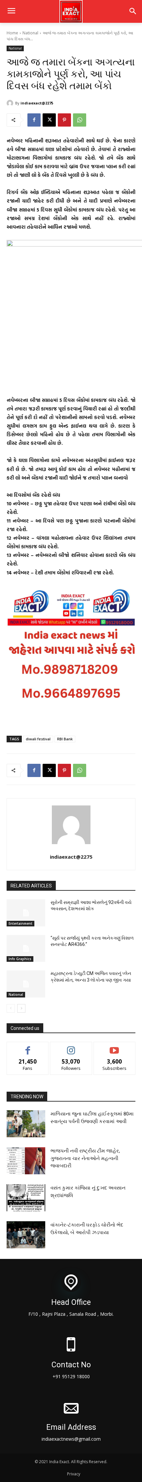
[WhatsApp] (79, 120)
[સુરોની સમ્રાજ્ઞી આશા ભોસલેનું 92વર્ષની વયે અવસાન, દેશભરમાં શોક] (26, 912)
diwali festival (38, 738)
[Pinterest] (64, 120)
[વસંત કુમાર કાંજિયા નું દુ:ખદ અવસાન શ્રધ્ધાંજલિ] (26, 1197)
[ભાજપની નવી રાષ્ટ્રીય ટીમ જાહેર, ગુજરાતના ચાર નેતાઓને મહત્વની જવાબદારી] (26, 1160)
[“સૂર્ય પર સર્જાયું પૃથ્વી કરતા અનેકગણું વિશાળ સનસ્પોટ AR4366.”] (26, 948)
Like (28, 1046)
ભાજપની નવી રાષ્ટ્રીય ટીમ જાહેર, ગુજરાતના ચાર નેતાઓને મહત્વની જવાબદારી (85, 1158)
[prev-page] (11, 1008)
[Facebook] (34, 120)
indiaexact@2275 (36, 102)
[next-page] (21, 1008)
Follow (71, 1046)
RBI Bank (65, 738)
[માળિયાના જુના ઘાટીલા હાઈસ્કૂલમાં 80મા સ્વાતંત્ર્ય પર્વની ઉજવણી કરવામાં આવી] (26, 1123)
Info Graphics (20, 958)
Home (12, 33)
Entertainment (20, 923)
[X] (49, 120)
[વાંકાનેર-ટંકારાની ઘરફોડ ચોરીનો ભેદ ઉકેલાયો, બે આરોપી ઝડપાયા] (26, 1234)
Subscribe (114, 1046)
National (30, 33)
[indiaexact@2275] (11, 103)
